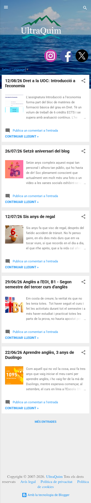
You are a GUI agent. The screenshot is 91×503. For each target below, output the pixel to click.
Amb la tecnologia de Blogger (48, 495)
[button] (83, 81)
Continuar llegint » (22, 136)
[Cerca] (85, 8)
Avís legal (28, 481)
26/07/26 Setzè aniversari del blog (37, 151)
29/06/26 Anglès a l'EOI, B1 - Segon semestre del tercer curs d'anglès (38, 284)
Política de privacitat (56, 481)
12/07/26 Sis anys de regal (30, 216)
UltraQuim (54, 476)
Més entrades (46, 421)
